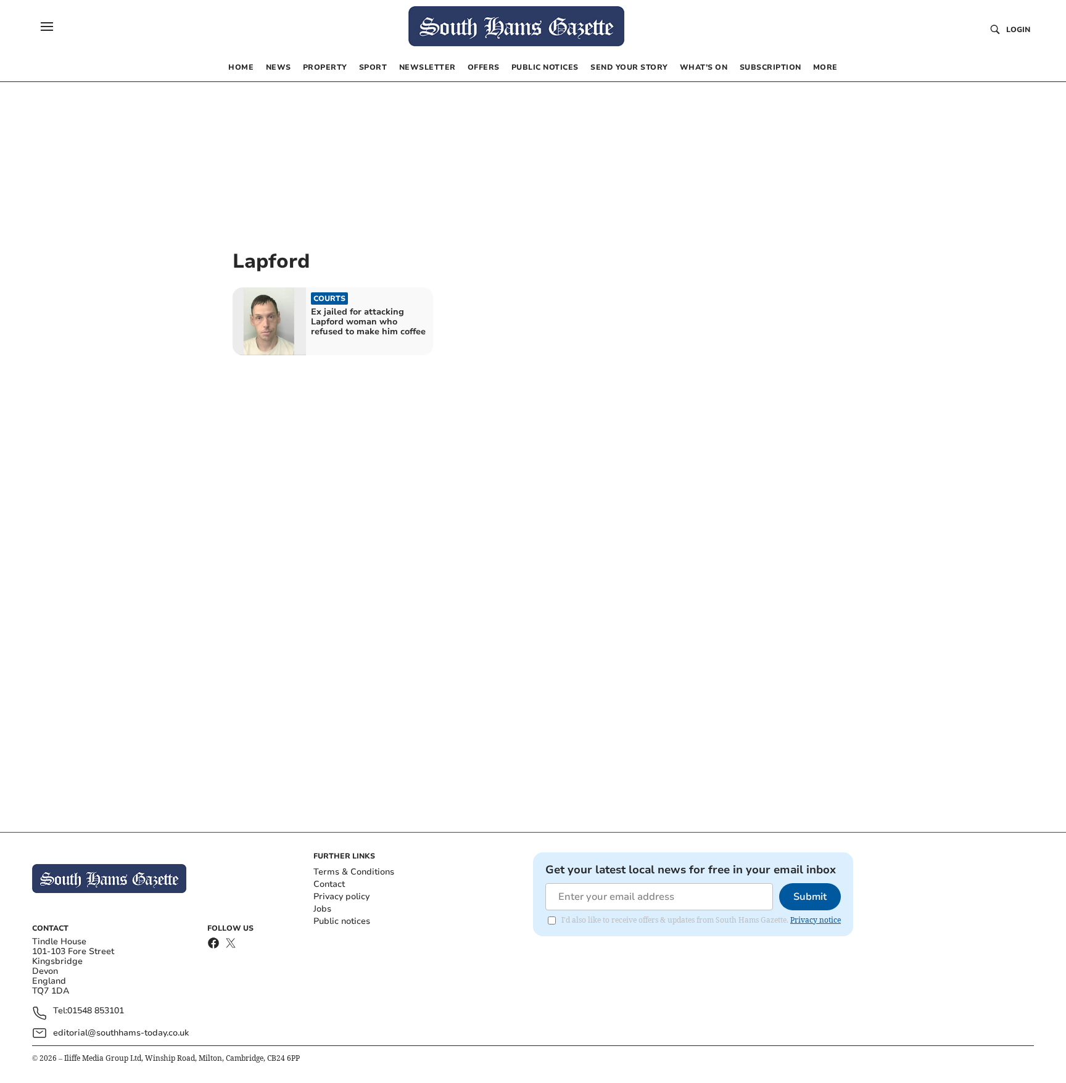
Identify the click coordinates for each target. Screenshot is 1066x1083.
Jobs (322, 909)
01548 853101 (95, 1011)
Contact (329, 884)
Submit (810, 897)
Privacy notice (815, 919)
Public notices (341, 921)
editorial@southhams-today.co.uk (121, 1033)
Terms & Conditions (353, 872)
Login (1018, 29)
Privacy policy (341, 896)
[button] (47, 26)
